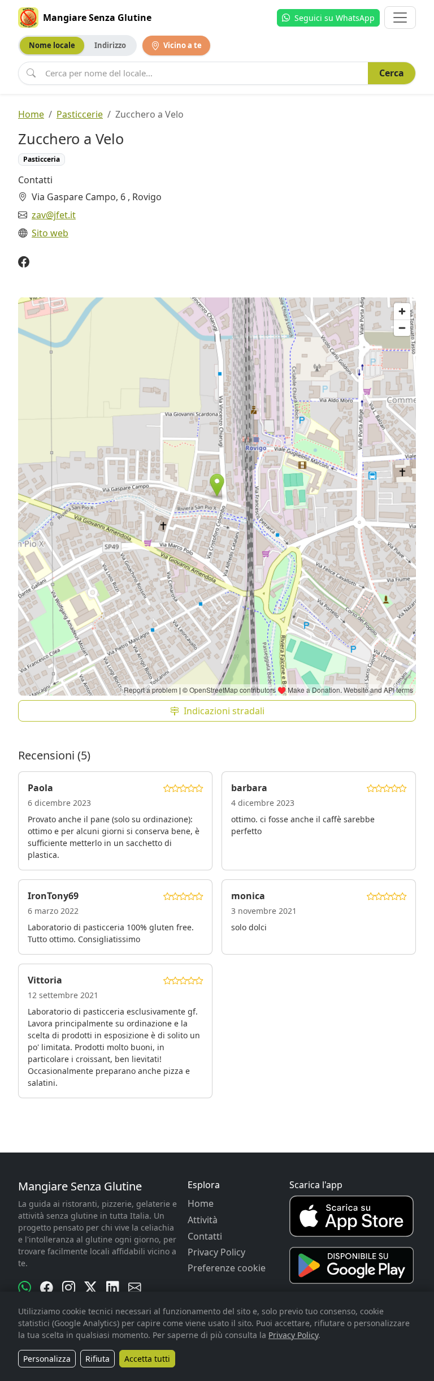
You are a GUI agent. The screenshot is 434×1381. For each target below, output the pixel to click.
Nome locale (52, 45)
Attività (203, 1220)
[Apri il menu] (400, 17)
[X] (90, 1287)
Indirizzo (110, 45)
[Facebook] (23, 261)
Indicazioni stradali (224, 711)
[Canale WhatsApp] (24, 1287)
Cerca (391, 73)
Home (31, 114)
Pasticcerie (80, 114)
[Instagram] (68, 1287)
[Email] (134, 1287)
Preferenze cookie (227, 1268)
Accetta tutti (147, 1358)
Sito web (50, 233)
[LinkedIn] (112, 1287)
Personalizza (47, 1358)
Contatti (205, 1236)
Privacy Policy (216, 1252)
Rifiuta (97, 1358)
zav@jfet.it (54, 215)
